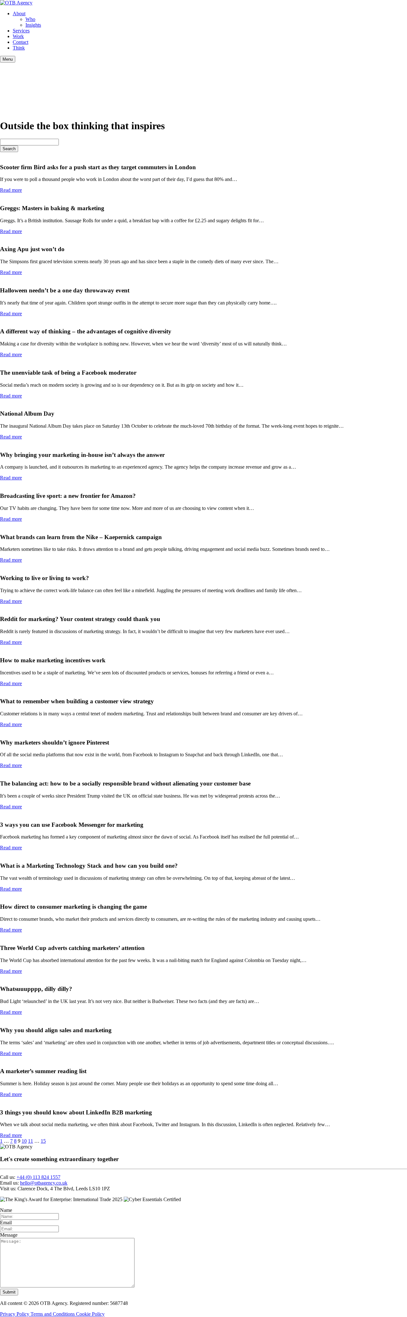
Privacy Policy (15, 1314)
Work (18, 36)
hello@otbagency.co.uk (43, 1183)
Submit (9, 1292)
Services (21, 30)
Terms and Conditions (53, 1314)
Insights (33, 25)
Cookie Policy (90, 1314)
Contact (20, 42)
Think (19, 47)
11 (30, 1141)
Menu (8, 59)
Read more (11, 190)
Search (9, 148)
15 (43, 1141)
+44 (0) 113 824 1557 (38, 1177)
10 (24, 1141)
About (19, 13)
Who (30, 19)
